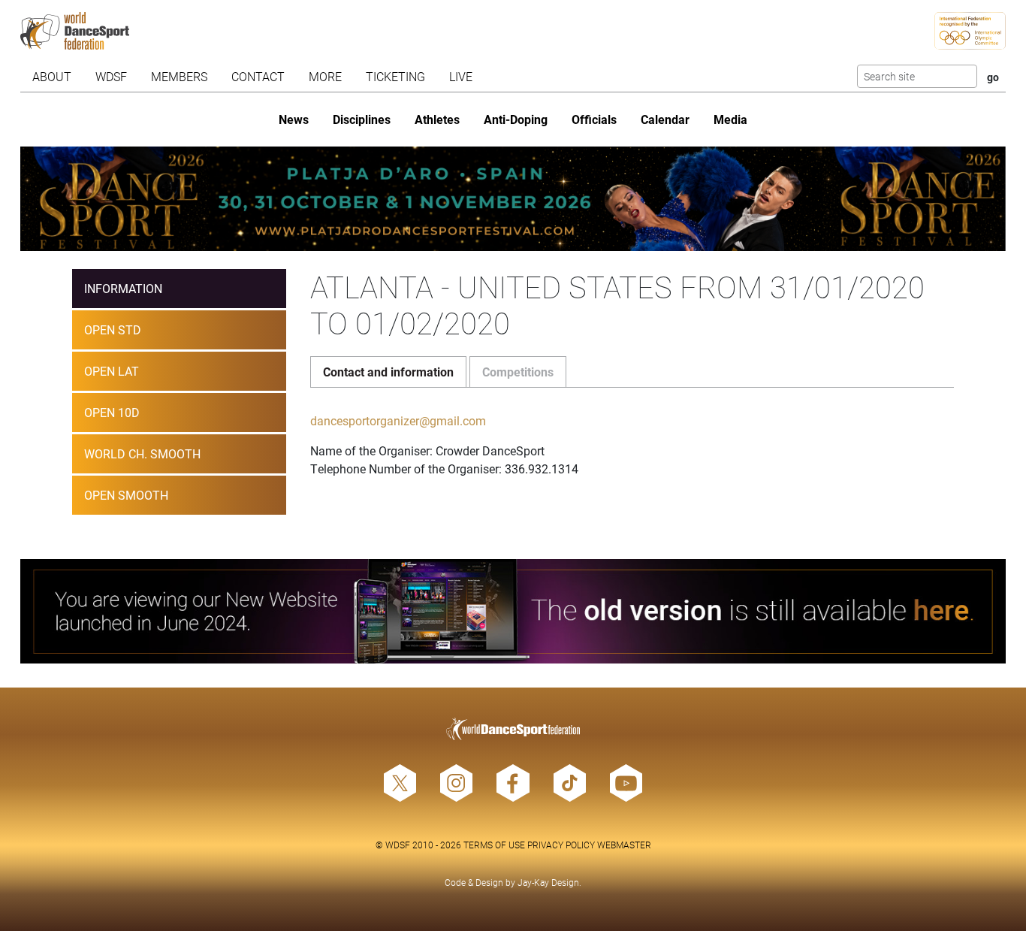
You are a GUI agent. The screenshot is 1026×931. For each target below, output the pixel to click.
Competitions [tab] (518, 371)
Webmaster (624, 845)
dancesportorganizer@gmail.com (398, 420)
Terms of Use (494, 845)
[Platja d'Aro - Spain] (512, 199)
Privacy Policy (561, 845)
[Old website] (512, 611)
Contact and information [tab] (388, 371)
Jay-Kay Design (548, 882)
